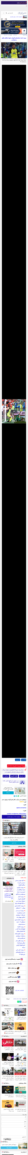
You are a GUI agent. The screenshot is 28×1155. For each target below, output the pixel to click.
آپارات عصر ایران (13, 981)
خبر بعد (21, 776)
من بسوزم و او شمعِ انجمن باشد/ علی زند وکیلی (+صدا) (11, 781)
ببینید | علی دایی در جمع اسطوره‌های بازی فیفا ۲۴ (20, 952)
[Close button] (27, 1142)
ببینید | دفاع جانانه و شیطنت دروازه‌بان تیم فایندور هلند (20, 936)
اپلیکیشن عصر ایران (19, 990)
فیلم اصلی (23, 763)
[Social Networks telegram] (14, 796)
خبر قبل (7, 776)
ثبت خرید (14, 843)
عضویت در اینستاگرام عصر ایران (12, 959)
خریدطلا (8, 793)
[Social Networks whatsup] (18, 796)
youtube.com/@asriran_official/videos (16, 814)
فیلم (26, 35)
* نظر (25, 1126)
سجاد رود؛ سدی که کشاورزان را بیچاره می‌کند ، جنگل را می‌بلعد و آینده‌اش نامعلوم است (8, 889)
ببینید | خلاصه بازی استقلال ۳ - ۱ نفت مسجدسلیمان (20, 922)
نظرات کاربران (14, 776)
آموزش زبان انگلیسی (12, 977)
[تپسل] (3, 820)
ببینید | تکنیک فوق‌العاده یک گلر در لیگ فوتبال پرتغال (20, 929)
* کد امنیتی (24, 1137)
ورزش (24, 35)
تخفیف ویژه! (9, 1148)
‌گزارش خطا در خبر (24, 1001)
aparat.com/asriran (21, 808)
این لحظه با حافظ (12, 968)
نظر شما (24, 1115)
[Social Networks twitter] (16, 796)
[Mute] (6, 833)
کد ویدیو (18, 759)
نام (25, 1117)
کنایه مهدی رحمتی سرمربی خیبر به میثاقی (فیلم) (20, 883)
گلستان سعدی (12, 973)
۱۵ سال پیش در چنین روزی (12, 964)
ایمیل (25, 1121)
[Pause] (4, 833)
